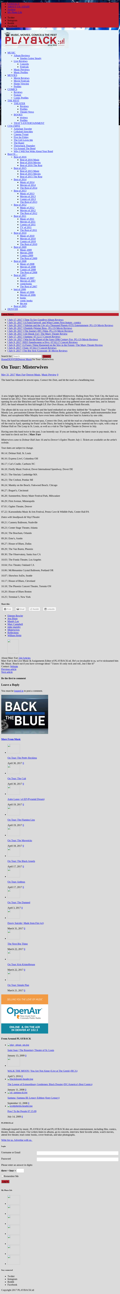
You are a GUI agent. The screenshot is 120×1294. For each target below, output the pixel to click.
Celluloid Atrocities (23, 131)
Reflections (13, 632)
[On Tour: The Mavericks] (14, 835)
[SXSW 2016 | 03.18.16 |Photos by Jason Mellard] (14, 1263)
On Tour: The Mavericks (20, 840)
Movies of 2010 (28, 238)
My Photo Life (15, 12)
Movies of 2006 (28, 295)
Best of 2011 (20, 216)
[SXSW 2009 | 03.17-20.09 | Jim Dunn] (14, 1203)
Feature (17, 95)
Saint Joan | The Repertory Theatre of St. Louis (31, 1050)
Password (6, 1158)
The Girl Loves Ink (23, 140)
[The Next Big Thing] (14, 938)
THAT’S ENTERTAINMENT (29, 123)
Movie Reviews (21, 78)
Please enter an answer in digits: (17, 1165)
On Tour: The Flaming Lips (21, 819)
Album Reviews (22, 55)
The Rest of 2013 (28, 202)
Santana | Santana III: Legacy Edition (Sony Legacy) (34, 1097)
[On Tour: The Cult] (14, 773)
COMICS (12, 89)
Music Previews (22, 69)
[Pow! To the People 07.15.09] (20, 1106)
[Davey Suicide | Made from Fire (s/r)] (14, 917)
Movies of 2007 (28, 281)
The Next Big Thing (18, 943)
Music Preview (49, 374)
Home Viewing (21, 83)
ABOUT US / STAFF (19, 6)
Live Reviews (21, 61)
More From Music (11, 739)
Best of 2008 (20, 261)
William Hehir (14, 635)
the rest (23, 303)
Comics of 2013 (28, 199)
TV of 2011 (26, 227)
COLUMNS (14, 126)
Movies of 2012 (28, 210)
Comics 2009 (26, 255)
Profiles (17, 86)
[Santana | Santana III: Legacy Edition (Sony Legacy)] (17, 1092)
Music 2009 (26, 250)
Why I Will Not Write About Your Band (33, 151)
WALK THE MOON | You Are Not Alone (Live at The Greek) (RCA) (43, 1071)
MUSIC (11, 52)
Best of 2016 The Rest (31, 165)
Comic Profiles (21, 97)
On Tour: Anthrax (16, 881)
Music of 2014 (27, 182)
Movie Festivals (21, 81)
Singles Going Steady (30, 58)
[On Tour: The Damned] (14, 897)
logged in (18, 690)
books (23, 297)
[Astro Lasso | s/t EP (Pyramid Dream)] (14, 793)
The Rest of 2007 (28, 286)
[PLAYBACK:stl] (60, 39)
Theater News (27, 112)
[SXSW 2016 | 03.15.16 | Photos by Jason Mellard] (14, 1243)
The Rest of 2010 (28, 244)
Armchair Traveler (23, 128)
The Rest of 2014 (28, 188)
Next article (7, 672)
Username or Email (10, 1152)
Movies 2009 (26, 252)
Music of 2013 (27, 193)
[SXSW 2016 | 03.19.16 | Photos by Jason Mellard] (14, 1213)
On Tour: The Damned (19, 902)
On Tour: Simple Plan (18, 985)
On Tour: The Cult (17, 778)
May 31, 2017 (8, 374)
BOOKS (18, 114)
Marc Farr (21, 374)
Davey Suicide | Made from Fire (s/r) (26, 923)
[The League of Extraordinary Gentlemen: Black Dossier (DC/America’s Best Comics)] (20, 1079)
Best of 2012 (20, 204)
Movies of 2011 (27, 221)
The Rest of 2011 (28, 230)
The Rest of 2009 (28, 258)
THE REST (13, 100)
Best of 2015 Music (29, 171)
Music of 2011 (27, 219)
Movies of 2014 (28, 185)
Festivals (24, 66)
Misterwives (14, 629)
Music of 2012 (27, 207)
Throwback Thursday (24, 145)
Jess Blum (13, 618)
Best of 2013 (20, 190)
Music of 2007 (27, 278)
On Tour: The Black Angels (21, 861)
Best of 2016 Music (29, 159)
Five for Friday (21, 137)
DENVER (13, 309)
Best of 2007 (20, 275)
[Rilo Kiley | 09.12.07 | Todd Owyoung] (14, 1253)
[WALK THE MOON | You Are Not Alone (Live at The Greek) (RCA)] (14, 1065)
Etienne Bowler (15, 615)
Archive (11, 9)
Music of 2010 (27, 235)
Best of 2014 (20, 179)
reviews (24, 117)
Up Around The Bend (24, 148)
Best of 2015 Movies (30, 173)
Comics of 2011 (28, 224)
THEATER (19, 103)
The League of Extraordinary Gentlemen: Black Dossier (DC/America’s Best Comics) (50, 1084)
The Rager (19, 142)
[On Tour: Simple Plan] (14, 979)
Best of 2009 (20, 247)
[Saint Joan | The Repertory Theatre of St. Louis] (18, 1045)
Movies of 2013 (28, 196)
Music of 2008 (27, 264)
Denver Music (33, 374)
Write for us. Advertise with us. (16, 1140)
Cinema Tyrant (21, 134)
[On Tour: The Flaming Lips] (14, 814)
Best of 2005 (20, 306)
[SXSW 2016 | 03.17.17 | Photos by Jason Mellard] (14, 1223)
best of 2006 (20, 289)
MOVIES (12, 75)
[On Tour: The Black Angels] (14, 855)
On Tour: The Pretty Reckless (22, 757)
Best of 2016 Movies (30, 162)
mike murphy (14, 627)
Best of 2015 (20, 168)
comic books (26, 300)
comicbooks (26, 283)
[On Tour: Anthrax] (14, 876)
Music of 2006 (27, 292)
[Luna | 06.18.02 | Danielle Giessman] (14, 1233)
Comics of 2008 (28, 269)
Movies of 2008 (28, 266)
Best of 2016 (20, 157)
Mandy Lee (13, 621)
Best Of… (13, 154)
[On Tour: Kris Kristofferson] (14, 959)
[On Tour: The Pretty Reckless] (14, 752)
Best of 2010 (20, 233)
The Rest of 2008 (28, 272)
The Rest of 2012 (28, 213)
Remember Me (11, 1176)
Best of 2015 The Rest (31, 176)
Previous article (8, 669)
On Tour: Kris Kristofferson (21, 964)
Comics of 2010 (28, 241)
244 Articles (24, 658)
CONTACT (14, 4)
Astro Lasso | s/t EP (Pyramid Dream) (26, 799)
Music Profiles (21, 72)
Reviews (18, 92)
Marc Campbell (15, 624)
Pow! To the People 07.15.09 (22, 1111)
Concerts (24, 64)
